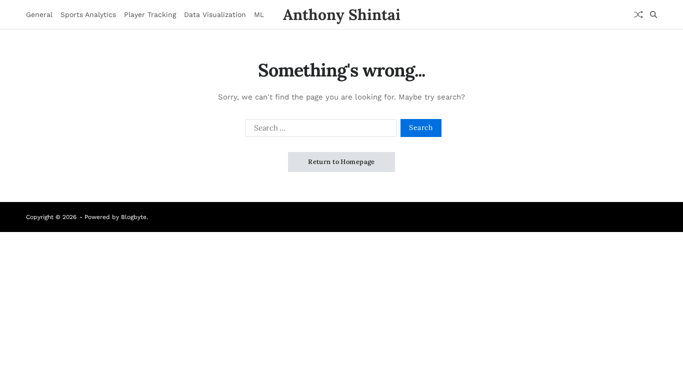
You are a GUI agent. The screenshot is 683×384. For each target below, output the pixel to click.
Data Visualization (215, 14)
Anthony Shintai (341, 14)
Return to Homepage (341, 162)
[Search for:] (319, 130)
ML (259, 14)
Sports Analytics (88, 14)
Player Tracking (150, 14)
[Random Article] (638, 14)
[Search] (653, 14)
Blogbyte (133, 217)
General (39, 14)
